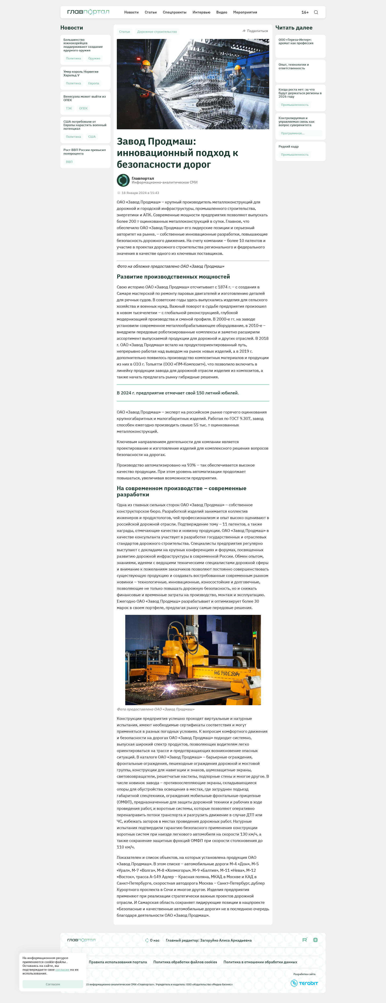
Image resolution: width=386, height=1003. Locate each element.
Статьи (151, 12)
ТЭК (69, 108)
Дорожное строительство (157, 32)
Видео (221, 12)
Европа (93, 83)
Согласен (53, 984)
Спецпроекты (175, 12)
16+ (305, 12)
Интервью (201, 12)
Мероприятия (245, 12)
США (92, 137)
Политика (73, 58)
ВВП (69, 162)
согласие (62, 969)
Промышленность (295, 105)
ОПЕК (83, 108)
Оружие (94, 58)
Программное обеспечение (291, 134)
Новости (131, 12)
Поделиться (257, 31)
